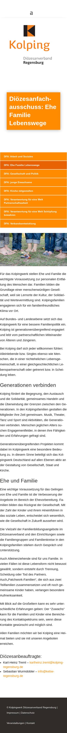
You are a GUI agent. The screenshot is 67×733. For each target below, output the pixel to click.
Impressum (13, 712)
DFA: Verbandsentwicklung (20, 223)
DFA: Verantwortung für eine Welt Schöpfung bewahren (30, 213)
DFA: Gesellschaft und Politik (21, 173)
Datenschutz (28, 712)
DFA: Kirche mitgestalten (18, 190)
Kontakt (30, 723)
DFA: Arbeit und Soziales (18, 156)
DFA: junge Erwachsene (18, 182)
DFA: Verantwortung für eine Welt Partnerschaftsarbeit (23, 201)
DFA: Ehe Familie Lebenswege (22, 165)
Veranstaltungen (15, 723)
